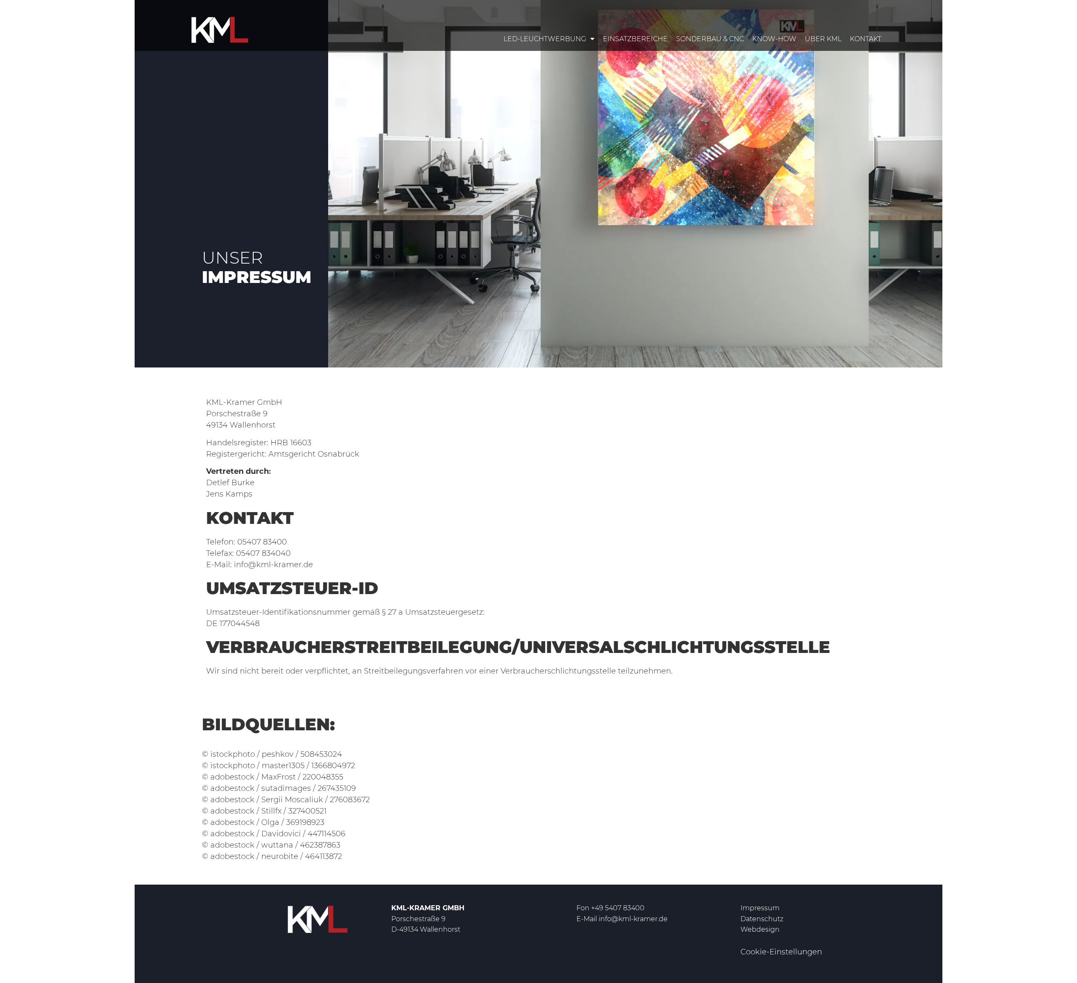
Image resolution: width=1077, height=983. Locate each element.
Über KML (823, 39)
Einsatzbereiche (635, 39)
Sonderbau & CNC (710, 39)
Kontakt (865, 39)
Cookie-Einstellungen (781, 952)
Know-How (774, 39)
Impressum (760, 908)
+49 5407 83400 (618, 908)
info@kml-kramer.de (633, 919)
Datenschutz (761, 919)
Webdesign (760, 929)
